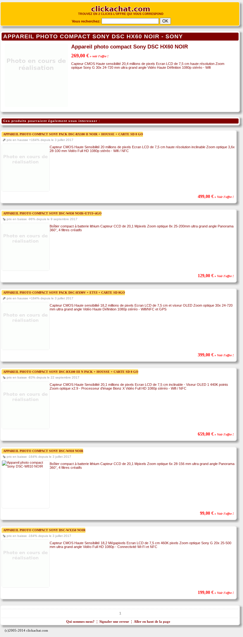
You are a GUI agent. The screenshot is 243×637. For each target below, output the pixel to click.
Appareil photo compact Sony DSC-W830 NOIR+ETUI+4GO (52, 213)
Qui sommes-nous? (80, 621)
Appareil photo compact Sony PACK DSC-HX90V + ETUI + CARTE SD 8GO (64, 292)
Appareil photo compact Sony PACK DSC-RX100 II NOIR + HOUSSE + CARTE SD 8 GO (73, 134)
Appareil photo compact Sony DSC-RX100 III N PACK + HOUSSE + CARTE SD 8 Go (70, 371)
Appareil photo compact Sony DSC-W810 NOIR (43, 451)
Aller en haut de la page (152, 621)
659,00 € (216, 434)
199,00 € (216, 592)
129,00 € (216, 275)
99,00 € (217, 513)
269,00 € (90, 55)
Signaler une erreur (114, 621)
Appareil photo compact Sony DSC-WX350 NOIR (44, 530)
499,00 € (216, 196)
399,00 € (216, 355)
